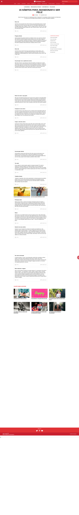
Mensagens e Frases (36, 6)
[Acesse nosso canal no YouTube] (42, 431)
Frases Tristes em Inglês (53, 45)
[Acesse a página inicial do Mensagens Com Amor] (39, 1)
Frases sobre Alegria (53, 39)
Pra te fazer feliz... (52, 52)
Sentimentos (45, 6)
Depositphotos (12, 434)
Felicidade (52, 6)
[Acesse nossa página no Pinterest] (39, 431)
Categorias (27, 6)
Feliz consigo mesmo (53, 47)
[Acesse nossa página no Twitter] (37, 431)
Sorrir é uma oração (53, 42)
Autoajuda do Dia (52, 40)
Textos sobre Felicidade (53, 37)
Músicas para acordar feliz (54, 50)
